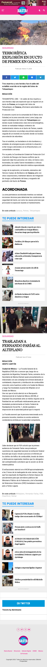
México (40, 651)
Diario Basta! (8, 651)
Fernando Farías (32, 494)
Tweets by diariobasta (11, 610)
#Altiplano (20, 494)
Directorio (17, 651)
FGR (41, 494)
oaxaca (19, 211)
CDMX (35, 651)
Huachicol (6, 496)
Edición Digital (26, 651)
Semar (14, 496)
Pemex (26, 211)
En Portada (24, 653)
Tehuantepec (35, 211)
